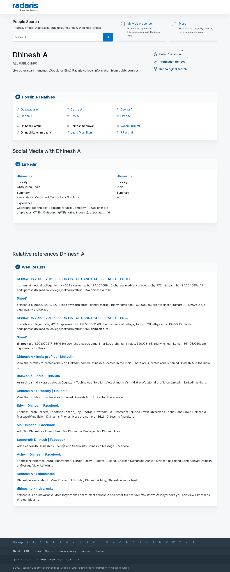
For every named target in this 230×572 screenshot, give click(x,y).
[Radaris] (25, 5)
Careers (85, 551)
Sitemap (18, 542)
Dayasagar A (29, 109)
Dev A (75, 116)
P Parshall (127, 132)
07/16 (69, 559)
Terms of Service (43, 551)
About (16, 551)
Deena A (27, 116)
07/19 (44, 559)
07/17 (60, 559)
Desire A (76, 109)
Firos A (125, 116)
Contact (100, 551)
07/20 (36, 559)
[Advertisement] (115, 84)
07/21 (28, 559)
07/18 (52, 559)
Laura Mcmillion (81, 132)
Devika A (126, 109)
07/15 (77, 559)
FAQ (26, 551)
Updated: (17, 559)
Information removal (172, 61)
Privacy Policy (67, 551)
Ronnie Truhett (130, 126)
